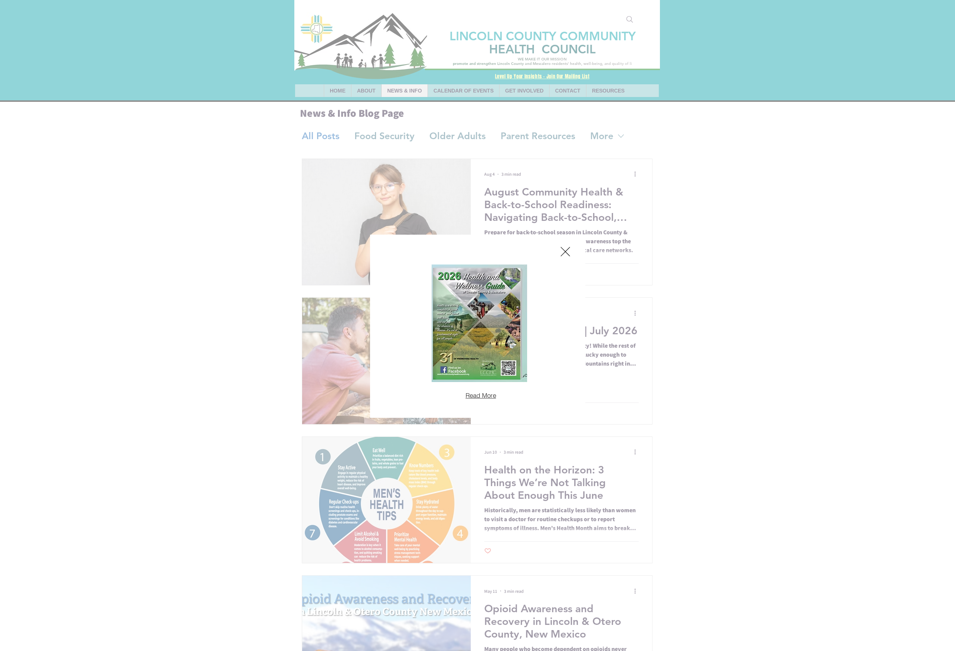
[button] (565, 251)
